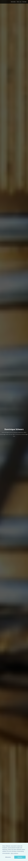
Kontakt (24, 1)
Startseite (13, 1)
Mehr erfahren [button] (14, 853)
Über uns (19, 1)
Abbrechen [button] (8, 857)
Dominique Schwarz (14, 429)
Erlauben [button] (20, 857)
